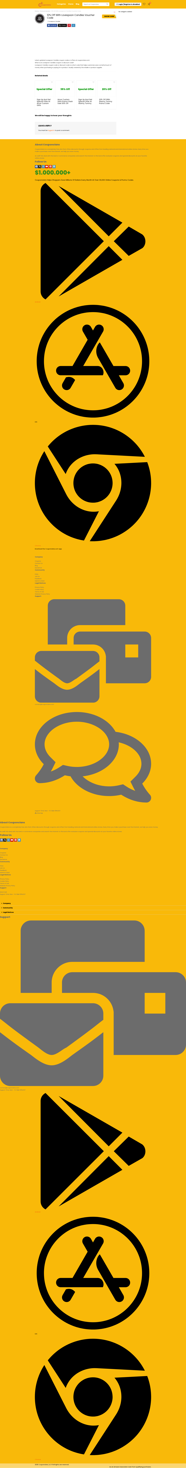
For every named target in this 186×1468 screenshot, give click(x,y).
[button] (93, 903)
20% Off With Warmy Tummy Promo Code (105, 101)
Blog (77, 4)
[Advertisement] (75, 44)
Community (8, 908)
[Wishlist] (144, 4)
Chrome (38, 546)
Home (37, 11)
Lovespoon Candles (54, 21)
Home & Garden (45, 11)
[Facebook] (36, 166)
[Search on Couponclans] (107, 4)
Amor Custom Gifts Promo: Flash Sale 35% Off (65, 101)
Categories (61, 4)
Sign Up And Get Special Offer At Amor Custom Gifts (44, 102)
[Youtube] (46, 166)
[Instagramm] (43, 166)
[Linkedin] (54, 166)
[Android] (93, 298)
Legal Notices (8, 912)
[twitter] (39, 166)
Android (37, 302)
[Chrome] (93, 542)
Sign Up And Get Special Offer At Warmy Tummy (85, 101)
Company (7, 903)
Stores (70, 4)
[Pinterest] (50, 166)
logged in (51, 130)
